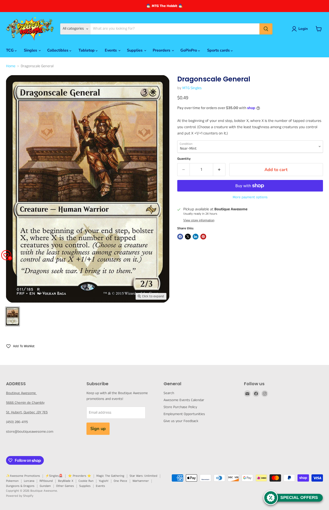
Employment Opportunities (184, 414)
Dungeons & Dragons (20, 486)
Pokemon (12, 481)
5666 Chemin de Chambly (25, 402)
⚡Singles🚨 (54, 476)
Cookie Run (86, 481)
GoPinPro (189, 50)
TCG (10, 50)
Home (10, 66)
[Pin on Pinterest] (203, 236)
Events (111, 50)
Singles (31, 50)
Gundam (45, 486)
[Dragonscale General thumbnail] (13, 316)
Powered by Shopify (19, 496)
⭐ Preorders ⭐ (79, 476)
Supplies (135, 50)
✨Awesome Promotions (23, 476)
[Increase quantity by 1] (219, 169)
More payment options (250, 197)
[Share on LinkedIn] (195, 236)
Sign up (98, 428)
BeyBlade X (65, 481)
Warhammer (140, 481)
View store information (198, 220)
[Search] (265, 28)
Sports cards (219, 50)
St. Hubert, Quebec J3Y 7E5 (27, 412)
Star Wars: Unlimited (143, 476)
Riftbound (46, 481)
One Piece (120, 481)
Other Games (65, 486)
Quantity (184, 159)
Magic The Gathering (110, 476)
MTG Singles (192, 88)
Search (169, 393)
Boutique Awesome (21, 393)
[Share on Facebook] (180, 236)
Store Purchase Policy (180, 407)
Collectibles (58, 50)
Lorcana (29, 481)
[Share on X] (188, 236)
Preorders (162, 50)
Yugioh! (103, 481)
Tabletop (87, 50)
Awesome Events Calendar (184, 400)
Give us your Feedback (181, 421)
